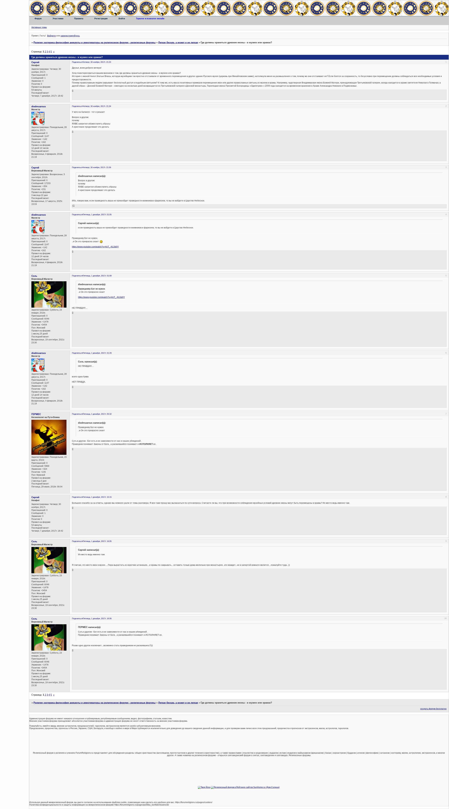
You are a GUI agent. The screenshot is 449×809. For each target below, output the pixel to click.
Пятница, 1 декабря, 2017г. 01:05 (97, 214)
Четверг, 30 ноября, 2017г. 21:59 (97, 167)
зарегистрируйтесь (70, 36)
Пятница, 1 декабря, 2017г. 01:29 (97, 353)
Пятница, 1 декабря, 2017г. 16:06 (97, 618)
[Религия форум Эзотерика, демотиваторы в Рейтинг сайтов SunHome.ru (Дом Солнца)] (245, 787)
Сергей (35, 167)
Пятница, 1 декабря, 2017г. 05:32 (97, 414)
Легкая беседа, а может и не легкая (178, 42)
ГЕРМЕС (36, 414)
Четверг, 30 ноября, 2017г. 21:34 (97, 106)
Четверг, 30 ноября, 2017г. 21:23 (97, 62)
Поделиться (77, 62)
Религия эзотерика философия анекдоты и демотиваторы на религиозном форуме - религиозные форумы (94, 42)
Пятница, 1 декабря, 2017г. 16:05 (97, 541)
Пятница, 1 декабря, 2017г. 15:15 (97, 497)
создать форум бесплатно (433, 709)
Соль (34, 276)
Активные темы (39, 27)
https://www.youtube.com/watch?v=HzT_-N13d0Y (95, 247)
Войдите (51, 36)
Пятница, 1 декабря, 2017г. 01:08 (97, 276)
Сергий (35, 62)
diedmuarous (38, 106)
